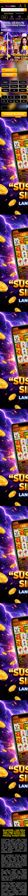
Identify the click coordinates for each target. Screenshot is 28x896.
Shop (2, 6)
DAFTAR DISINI (9, 70)
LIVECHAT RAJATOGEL (14, 114)
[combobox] (12, 9)
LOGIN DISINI (9, 75)
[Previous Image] (3, 48)
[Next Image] (25, 48)
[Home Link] (10, 5)
